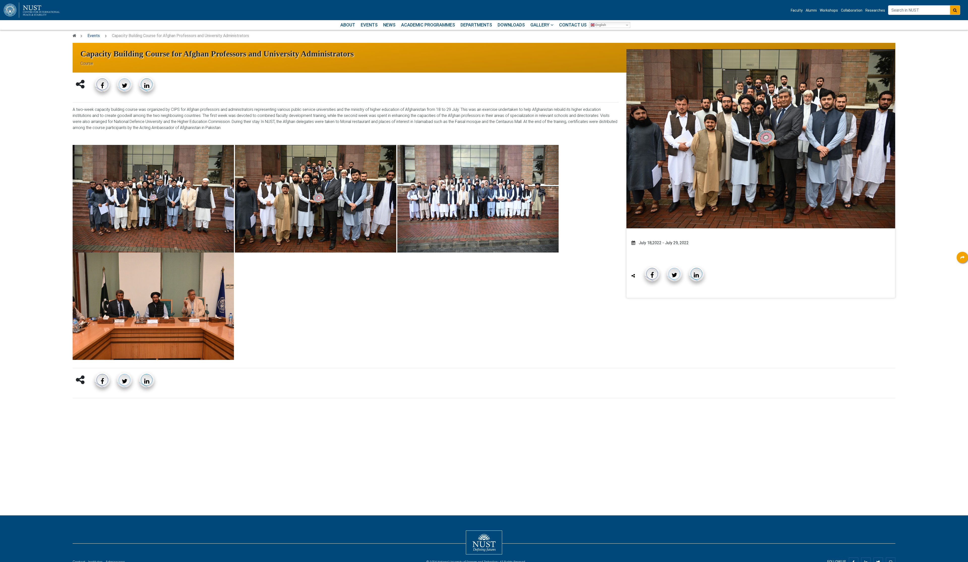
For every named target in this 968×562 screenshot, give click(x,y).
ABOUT (347, 24)
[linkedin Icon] (962, 285)
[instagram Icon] (962, 313)
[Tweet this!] (124, 84)
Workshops (829, 10)
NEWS (389, 24)
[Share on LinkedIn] (146, 84)
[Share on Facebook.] (102, 84)
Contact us (573, 24)
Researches (875, 10)
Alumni (811, 10)
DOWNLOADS (511, 24)
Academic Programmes (428, 24)
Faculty (797, 10)
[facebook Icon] (962, 271)
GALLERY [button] (540, 24)
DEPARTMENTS (476, 24)
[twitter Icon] (962, 299)
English (600, 25)
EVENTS (369, 24)
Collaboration (851, 10)
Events (93, 35)
